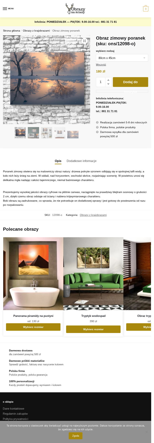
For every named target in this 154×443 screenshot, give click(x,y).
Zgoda (75, 435)
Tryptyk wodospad (93, 315)
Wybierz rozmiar (33, 326)
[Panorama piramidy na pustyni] (33, 273)
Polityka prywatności (15, 418)
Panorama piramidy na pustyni (33, 315)
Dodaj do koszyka (130, 83)
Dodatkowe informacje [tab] (82, 161)
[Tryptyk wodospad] (93, 273)
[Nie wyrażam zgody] (146, 432)
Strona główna (11, 30)
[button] (85, 41)
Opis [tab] (58, 161)
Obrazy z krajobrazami (36, 30)
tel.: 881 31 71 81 (106, 21)
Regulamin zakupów (15, 413)
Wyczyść (101, 64)
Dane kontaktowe (13, 408)
